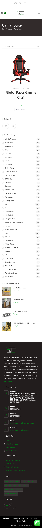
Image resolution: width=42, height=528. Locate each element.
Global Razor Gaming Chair (21, 95)
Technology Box (10, 262)
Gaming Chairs (17, 88)
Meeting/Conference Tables (14, 222)
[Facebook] (16, 3)
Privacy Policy (21, 521)
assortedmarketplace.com (19, 430)
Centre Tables (9, 168)
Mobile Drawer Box (11, 230)
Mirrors (7, 226)
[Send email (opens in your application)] (25, 3)
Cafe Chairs (8, 153)
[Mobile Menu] (39, 13)
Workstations (9, 277)
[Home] (3, 29)
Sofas (6, 255)
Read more (8, 381)
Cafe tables (8, 164)
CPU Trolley (9, 179)
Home (7, 204)
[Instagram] (20, 3)
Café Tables (8, 157)
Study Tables (9, 258)
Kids (6, 208)
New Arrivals (10, 447)
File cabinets (9, 197)
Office (7, 233)
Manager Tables (10, 219)
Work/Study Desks (11, 273)
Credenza (8, 182)
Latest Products (11, 451)
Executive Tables (10, 193)
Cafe (6, 150)
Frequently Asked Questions (15, 470)
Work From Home (10, 269)
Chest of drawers (11, 172)
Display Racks (9, 190)
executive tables (12, 481)
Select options (21, 109)
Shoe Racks (8, 251)
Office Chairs (25, 88)
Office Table (9, 240)
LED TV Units (9, 211)
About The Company (13, 460)
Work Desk (8, 266)
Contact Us (10, 464)
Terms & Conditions (12, 467)
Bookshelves (9, 143)
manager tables (29, 481)
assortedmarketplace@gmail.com (22, 423)
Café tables (8, 161)
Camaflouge (18, 29)
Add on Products (10, 139)
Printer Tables (9, 244)
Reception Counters (11, 248)
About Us (6, 518)
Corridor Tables (10, 175)
